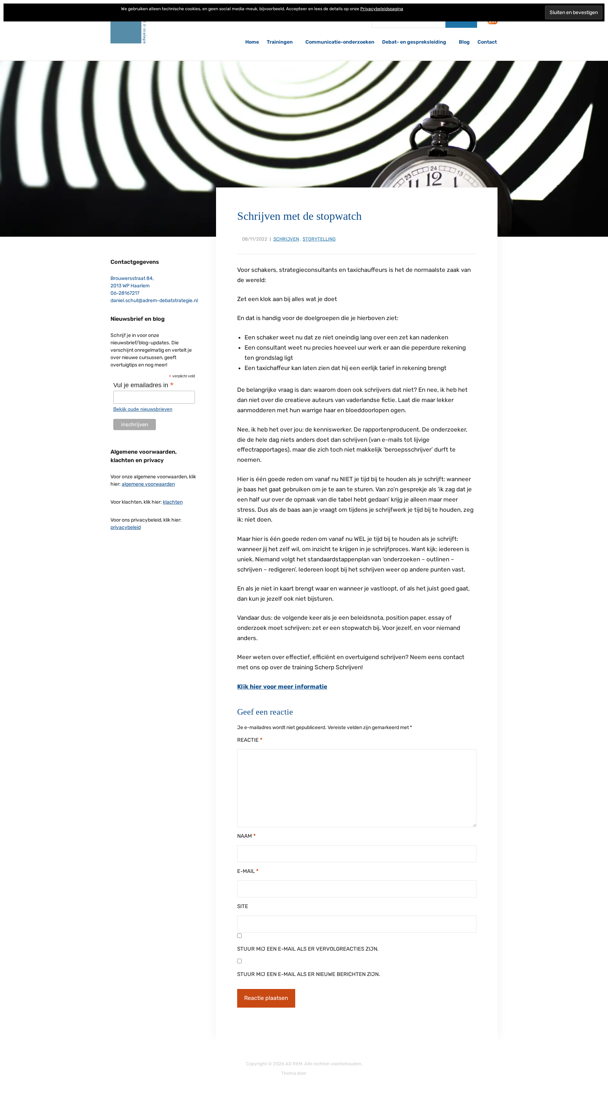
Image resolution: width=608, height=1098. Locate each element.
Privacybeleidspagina (381, 8)
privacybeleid (125, 527)
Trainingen (280, 42)
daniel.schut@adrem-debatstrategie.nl (154, 301)
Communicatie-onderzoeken (339, 42)
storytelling (319, 239)
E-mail (248, 871)
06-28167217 (124, 293)
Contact (487, 42)
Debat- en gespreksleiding (414, 42)
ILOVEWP (317, 1073)
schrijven (286, 239)
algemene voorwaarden (148, 484)
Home (252, 42)
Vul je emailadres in (143, 385)
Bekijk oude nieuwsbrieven (142, 409)
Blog (464, 42)
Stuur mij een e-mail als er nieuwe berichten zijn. (308, 974)
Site (242, 906)
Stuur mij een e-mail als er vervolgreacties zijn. (308, 949)
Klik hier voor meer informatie (282, 686)
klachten (173, 502)
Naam (246, 836)
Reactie (249, 740)
